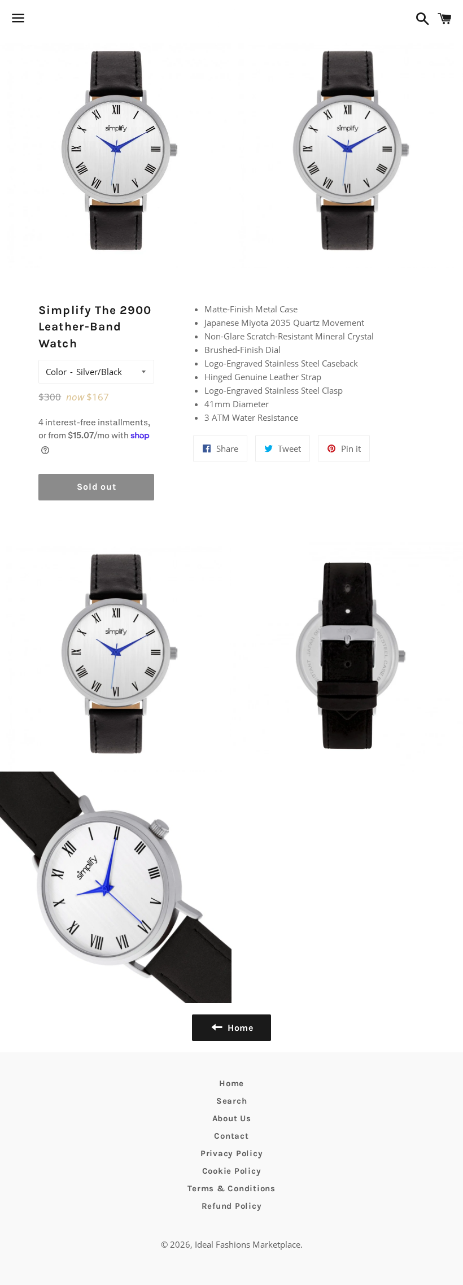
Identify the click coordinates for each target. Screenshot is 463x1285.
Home (231, 1083)
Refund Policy (232, 1206)
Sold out (96, 486)
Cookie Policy (231, 1171)
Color (56, 371)
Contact (231, 1136)
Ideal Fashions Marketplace (247, 1244)
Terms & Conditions (231, 1188)
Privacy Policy (231, 1153)
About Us (231, 1118)
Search (231, 1101)
